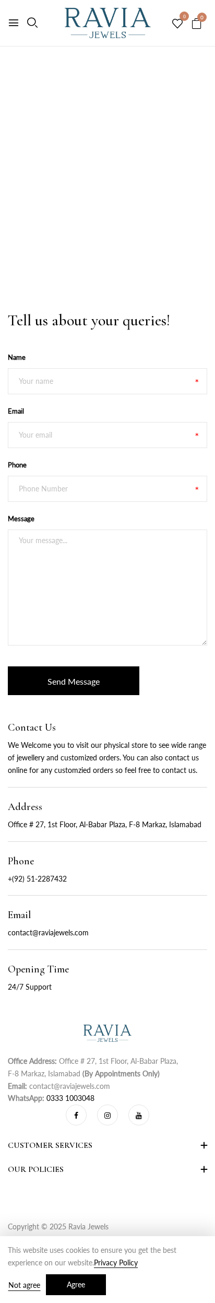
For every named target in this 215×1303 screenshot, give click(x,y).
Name (17, 357)
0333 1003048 (70, 1098)
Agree (76, 1284)
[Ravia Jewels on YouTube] (138, 1115)
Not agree (24, 1285)
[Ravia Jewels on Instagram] (107, 1115)
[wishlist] (177, 24)
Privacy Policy (116, 1262)
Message (21, 518)
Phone (17, 465)
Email (16, 411)
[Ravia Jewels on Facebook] (76, 1115)
